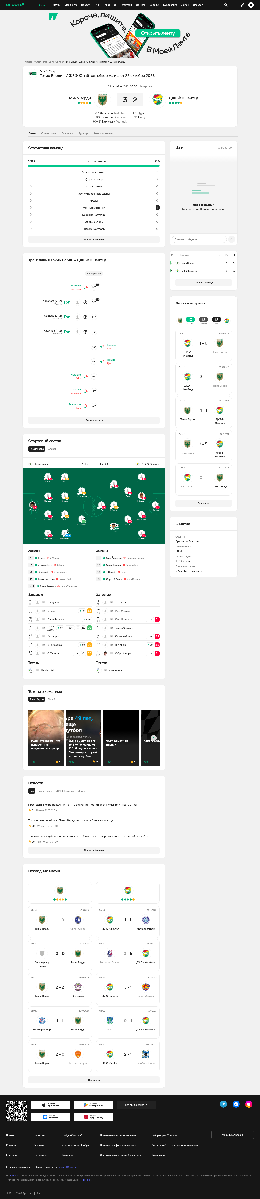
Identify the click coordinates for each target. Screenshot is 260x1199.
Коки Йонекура (114, 557)
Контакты (11, 1155)
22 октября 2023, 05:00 (122, 86)
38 (33, 841)
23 (33, 826)
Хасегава (106, 113)
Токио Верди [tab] (45, 791)
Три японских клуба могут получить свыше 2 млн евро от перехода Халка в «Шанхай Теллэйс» (88, 836)
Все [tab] (32, 791)
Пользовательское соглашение (118, 1135)
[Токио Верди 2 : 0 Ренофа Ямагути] (79, 103)
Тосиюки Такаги (135, 557)
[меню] (31, 5)
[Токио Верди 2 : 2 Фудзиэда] (84, 103)
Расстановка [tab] (37, 448)
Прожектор (67, 1155)
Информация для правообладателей (120, 1155)
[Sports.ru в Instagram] (249, 1105)
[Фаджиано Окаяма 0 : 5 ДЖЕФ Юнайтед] (178, 103)
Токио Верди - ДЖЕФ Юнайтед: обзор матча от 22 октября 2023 (95, 61)
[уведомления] (234, 5)
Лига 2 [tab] (81, 791)
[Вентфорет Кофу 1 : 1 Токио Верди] (81, 103)
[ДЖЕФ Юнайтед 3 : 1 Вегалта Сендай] (176, 103)
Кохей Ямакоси (47, 586)
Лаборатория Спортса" (164, 1135)
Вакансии (39, 1135)
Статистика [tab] (48, 133)
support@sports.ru (68, 1167)
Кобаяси (111, 345)
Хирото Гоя (132, 565)
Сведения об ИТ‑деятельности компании (174, 1145)
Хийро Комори (114, 565)
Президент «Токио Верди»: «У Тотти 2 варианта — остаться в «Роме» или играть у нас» (83, 804)
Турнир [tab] (83, 133)
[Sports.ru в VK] (237, 1105)
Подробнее (86, 1179)
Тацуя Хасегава (46, 579)
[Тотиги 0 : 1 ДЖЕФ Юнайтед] (173, 103)
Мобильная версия (232, 1134)
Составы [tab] (67, 133)
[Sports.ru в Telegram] (224, 1105)
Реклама (39, 1145)
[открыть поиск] (226, 5)
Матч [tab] (32, 133)
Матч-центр (48, 61)
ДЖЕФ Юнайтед (183, 97)
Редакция (11, 1145)
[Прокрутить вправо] (154, 738)
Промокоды (158, 1155)
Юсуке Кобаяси (114, 579)
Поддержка (40, 1155)
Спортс (28, 61)
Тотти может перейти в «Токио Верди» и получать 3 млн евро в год (70, 820)
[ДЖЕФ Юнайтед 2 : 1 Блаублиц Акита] (170, 103)
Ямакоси (76, 285)
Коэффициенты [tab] (103, 133)
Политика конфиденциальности (118, 1145)
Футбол (37, 61)
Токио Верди (79, 97)
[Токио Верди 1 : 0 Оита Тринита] (90, 103)
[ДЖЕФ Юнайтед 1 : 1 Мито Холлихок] (181, 103)
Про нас (10, 1135)
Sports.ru (14, 1175)
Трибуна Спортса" (71, 1135)
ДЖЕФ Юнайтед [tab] (65, 791)
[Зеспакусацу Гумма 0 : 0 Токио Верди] (87, 103)
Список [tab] (52, 448)
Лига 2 (59, 61)
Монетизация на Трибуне (75, 1145)
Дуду (141, 113)
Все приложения (134, 1104)
